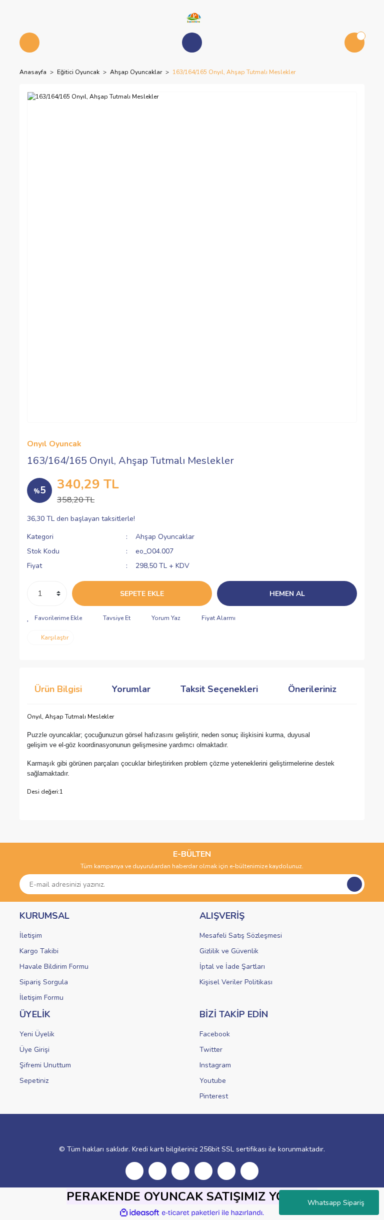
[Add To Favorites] (54, 618)
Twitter (211, 1049)
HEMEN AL (287, 593)
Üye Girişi (35, 1049)
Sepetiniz (34, 1080)
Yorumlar (131, 689)
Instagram (215, 1065)
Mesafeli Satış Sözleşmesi (241, 935)
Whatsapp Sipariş (336, 1202)
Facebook (215, 1034)
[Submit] (354, 884)
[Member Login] (192, 43)
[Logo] (192, 17)
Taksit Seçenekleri (219, 689)
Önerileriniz (312, 689)
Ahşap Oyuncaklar (165, 536)
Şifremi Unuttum (45, 1065)
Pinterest (214, 1096)
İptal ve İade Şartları (232, 966)
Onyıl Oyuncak (54, 443)
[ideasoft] (140, 1212)
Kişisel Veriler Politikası (236, 982)
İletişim (31, 935)
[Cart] (354, 43)
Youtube (213, 1080)
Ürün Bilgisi (58, 689)
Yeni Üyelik (37, 1034)
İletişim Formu (42, 997)
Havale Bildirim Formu (54, 966)
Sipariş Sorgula (44, 982)
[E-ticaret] (191, 1212)
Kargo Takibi (39, 951)
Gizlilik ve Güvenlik (229, 951)
